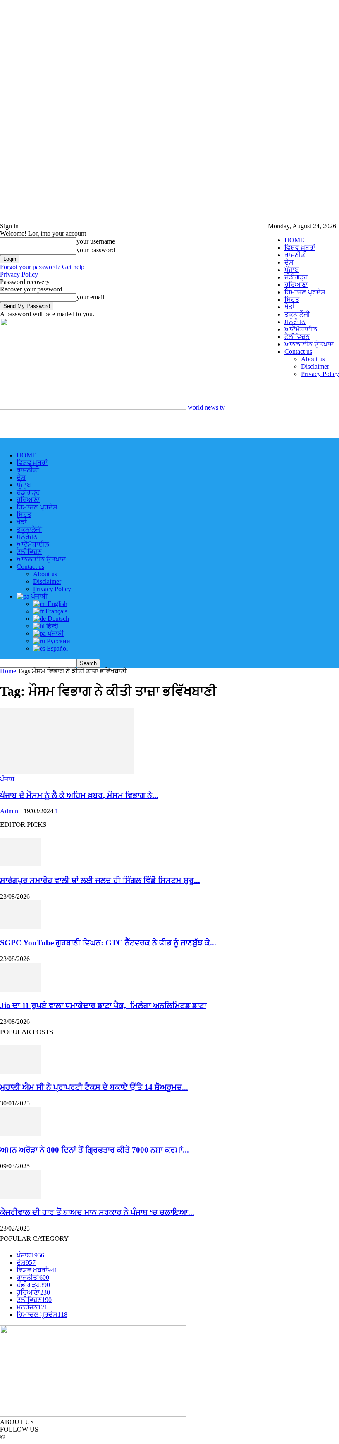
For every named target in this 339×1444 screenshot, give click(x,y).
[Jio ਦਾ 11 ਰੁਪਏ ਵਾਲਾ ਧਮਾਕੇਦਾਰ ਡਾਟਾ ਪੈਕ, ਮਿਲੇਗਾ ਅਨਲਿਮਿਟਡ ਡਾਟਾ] (20, 989)
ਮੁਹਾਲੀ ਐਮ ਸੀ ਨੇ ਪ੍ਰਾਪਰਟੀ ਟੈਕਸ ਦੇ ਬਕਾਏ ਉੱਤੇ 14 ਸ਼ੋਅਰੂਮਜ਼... (94, 1087)
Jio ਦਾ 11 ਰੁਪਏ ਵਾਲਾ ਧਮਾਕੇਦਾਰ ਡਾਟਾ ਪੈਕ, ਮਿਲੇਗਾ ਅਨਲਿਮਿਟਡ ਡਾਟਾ (103, 1005)
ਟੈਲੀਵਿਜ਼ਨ (297, 336)
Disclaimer (315, 366)
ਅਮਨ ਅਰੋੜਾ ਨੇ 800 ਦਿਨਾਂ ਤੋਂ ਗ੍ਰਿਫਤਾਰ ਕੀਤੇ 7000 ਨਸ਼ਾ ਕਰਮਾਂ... (94, 1150)
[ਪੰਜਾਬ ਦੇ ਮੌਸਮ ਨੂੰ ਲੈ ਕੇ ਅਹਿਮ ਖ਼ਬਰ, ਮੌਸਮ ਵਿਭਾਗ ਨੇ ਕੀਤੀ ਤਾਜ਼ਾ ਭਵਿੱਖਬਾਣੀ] (67, 771)
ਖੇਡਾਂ (289, 306)
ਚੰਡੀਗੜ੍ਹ (296, 277)
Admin (9, 810)
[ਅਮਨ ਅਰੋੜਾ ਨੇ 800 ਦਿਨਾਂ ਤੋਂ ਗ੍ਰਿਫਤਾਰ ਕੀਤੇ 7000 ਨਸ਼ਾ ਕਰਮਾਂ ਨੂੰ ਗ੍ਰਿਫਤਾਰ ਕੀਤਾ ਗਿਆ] (20, 1133)
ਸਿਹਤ (291, 299)
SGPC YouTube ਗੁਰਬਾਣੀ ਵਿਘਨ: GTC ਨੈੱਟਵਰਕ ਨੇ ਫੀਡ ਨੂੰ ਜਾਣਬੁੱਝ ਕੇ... (108, 942)
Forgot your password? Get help (42, 266)
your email (90, 297)
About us (313, 358)
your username (95, 241)
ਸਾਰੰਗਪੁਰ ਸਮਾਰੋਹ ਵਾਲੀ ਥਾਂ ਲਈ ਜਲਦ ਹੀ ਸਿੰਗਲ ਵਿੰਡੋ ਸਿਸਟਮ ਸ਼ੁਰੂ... (100, 880)
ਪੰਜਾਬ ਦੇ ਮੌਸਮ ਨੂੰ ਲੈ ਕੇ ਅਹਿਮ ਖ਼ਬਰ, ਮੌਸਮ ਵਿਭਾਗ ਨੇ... (79, 795)
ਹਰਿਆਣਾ (296, 284)
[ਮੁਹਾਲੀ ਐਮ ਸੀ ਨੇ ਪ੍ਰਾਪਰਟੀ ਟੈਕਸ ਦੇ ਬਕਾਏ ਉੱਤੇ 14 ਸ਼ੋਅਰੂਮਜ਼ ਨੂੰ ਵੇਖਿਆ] (20, 1071)
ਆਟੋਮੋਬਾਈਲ (300, 329)
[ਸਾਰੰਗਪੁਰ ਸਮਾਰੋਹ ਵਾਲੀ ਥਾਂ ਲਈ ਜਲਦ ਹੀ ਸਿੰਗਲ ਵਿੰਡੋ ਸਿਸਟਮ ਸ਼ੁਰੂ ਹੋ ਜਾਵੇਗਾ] (20, 864)
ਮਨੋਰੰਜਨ (295, 321)
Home (8, 671)
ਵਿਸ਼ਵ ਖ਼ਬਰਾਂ (299, 247)
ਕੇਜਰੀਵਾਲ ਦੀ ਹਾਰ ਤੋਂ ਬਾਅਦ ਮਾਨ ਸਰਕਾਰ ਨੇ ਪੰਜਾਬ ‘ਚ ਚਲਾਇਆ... (97, 1212)
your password (95, 249)
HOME (294, 240)
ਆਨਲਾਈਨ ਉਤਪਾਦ (309, 344)
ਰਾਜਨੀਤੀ (295, 254)
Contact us (298, 351)
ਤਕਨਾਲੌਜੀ (297, 314)
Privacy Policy (320, 373)
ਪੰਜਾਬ (291, 269)
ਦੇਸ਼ (289, 262)
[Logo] (1, 441)
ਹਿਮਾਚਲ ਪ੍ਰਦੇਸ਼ (304, 292)
